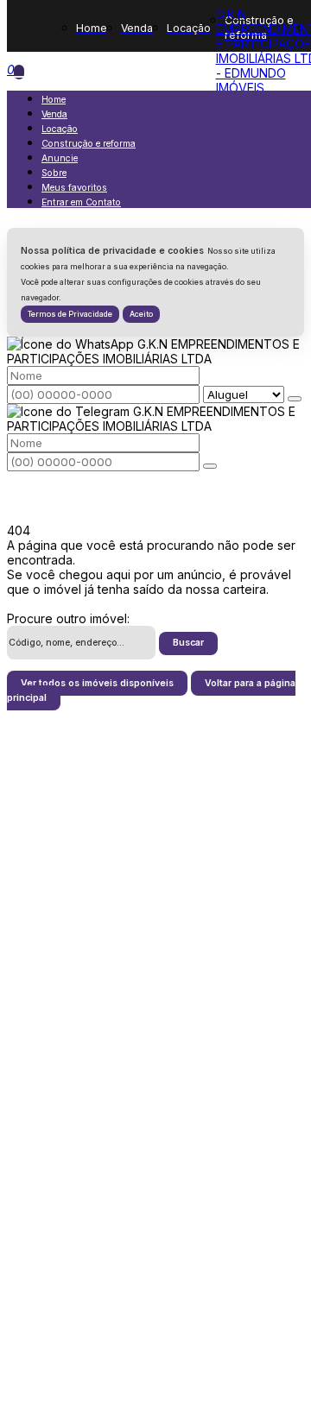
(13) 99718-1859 (156, 1215)
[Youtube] (156, 1097)
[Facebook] (156, 1067)
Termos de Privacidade (70, 314)
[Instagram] (156, 1128)
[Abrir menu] (19, 72)
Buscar (188, 642)
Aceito (141, 314)
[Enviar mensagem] (294, 398)
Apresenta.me (46, 1398)
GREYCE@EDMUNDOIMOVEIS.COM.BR (155, 981)
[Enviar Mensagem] (210, 466)
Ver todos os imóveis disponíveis (97, 683)
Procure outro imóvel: (68, 618)
